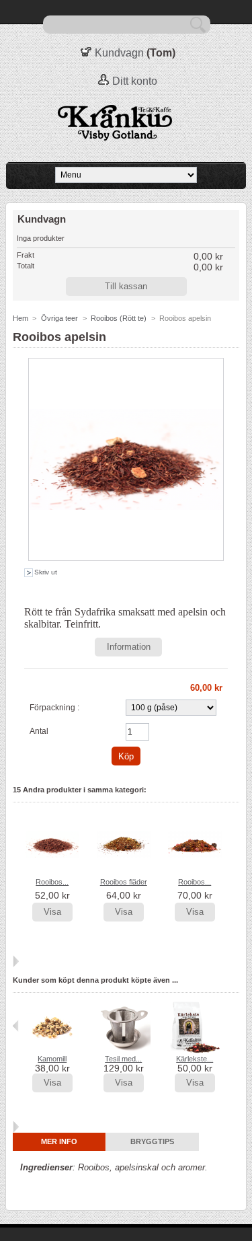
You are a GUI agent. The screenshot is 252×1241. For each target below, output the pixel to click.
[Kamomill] (52, 1051)
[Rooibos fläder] (124, 868)
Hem (20, 318)
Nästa (16, 961)
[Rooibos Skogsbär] (195, 868)
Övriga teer (59, 318)
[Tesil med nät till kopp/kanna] (124, 1051)
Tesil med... (123, 1059)
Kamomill (52, 1059)
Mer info (59, 1141)
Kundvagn (119, 53)
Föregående (16, 843)
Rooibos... (52, 882)
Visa (52, 912)
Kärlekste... (194, 1059)
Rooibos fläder (123, 882)
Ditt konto (134, 81)
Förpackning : (54, 707)
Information (129, 647)
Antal (39, 731)
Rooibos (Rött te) (118, 318)
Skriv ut (45, 572)
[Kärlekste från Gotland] (195, 1051)
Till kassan (126, 286)
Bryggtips (152, 1141)
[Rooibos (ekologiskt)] (52, 868)
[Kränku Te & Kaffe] (126, 123)
